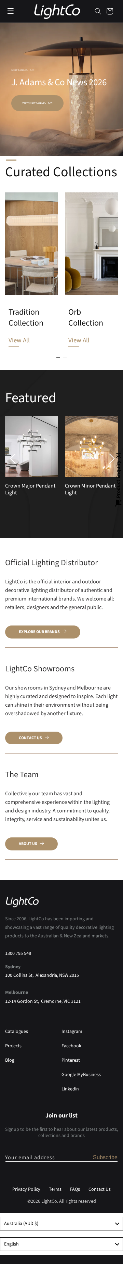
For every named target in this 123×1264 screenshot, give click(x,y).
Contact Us (30, 738)
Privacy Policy (26, 1189)
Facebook (71, 1045)
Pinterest (71, 1060)
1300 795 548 (18, 953)
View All (19, 340)
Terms (55, 1189)
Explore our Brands (39, 632)
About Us (28, 844)
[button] (98, 11)
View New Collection (37, 103)
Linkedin (70, 1089)
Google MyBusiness (81, 1074)
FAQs (75, 1189)
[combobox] (61, 1223)
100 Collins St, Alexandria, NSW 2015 (42, 975)
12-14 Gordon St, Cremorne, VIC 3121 (43, 1001)
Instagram (72, 1031)
